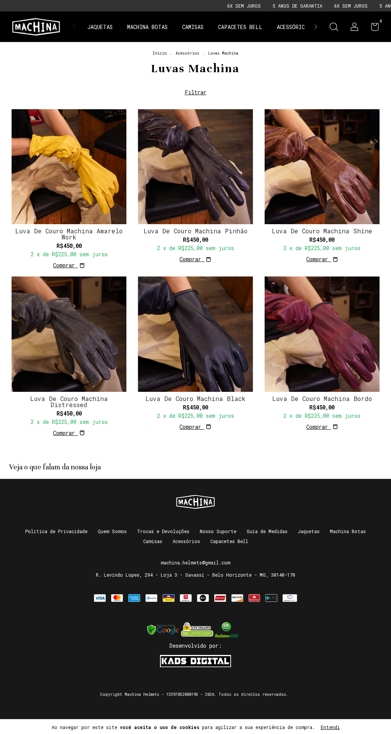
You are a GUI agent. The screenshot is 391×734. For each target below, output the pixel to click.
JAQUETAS (100, 27)
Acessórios (187, 53)
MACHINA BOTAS (147, 27)
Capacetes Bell (229, 541)
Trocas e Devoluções (163, 531)
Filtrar (196, 92)
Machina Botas (348, 531)
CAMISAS (193, 27)
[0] (372, 28)
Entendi (330, 727)
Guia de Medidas (267, 531)
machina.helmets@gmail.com (195, 562)
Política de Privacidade (56, 531)
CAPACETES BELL (240, 27)
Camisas (152, 541)
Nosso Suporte (218, 531)
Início (160, 53)
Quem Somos (112, 531)
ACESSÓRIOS (292, 27)
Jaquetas (309, 531)
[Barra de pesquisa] (333, 28)
